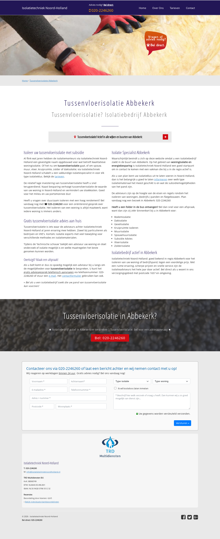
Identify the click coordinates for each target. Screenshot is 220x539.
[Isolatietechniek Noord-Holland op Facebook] (183, 517)
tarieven (59, 176)
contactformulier (71, 275)
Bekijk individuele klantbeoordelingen (42, 501)
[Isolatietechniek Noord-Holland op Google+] (196, 517)
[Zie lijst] (165, 137)
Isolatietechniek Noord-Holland (44, 8)
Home (25, 80)
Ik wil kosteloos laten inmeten (133, 388)
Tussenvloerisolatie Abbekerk (44, 80)
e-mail (52, 275)
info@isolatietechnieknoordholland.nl (43, 472)
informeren (160, 179)
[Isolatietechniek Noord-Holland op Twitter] (189, 517)
